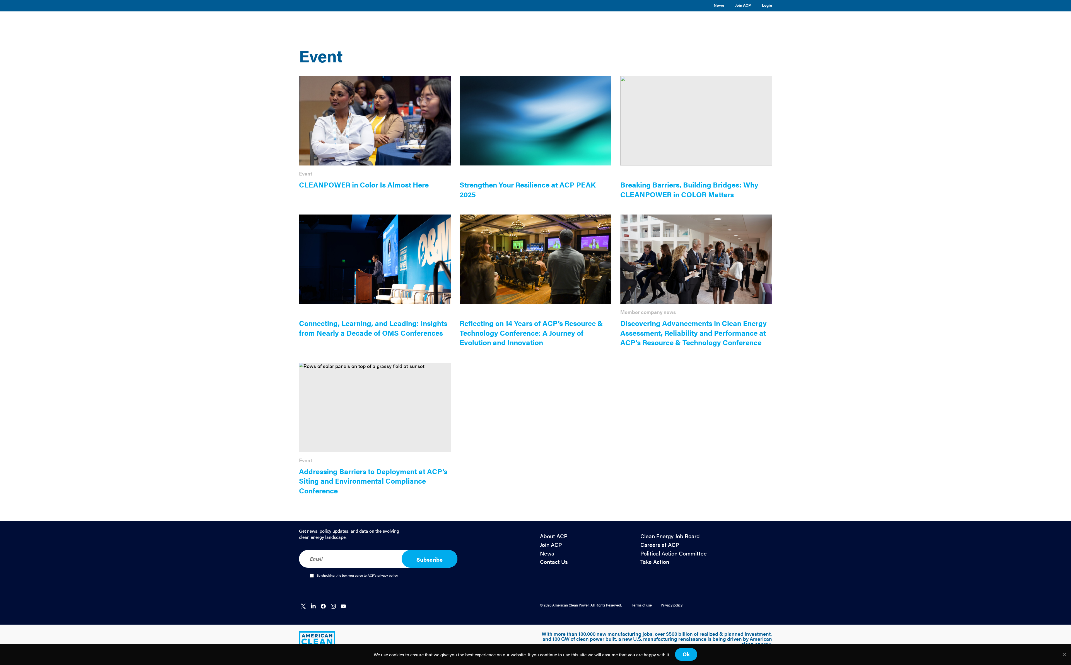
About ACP (554, 536)
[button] (525, 23)
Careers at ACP (659, 545)
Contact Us (554, 562)
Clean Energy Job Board (670, 536)
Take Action (654, 562)
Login (767, 5)
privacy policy (387, 575)
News (719, 5)
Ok (686, 654)
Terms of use (642, 605)
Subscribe (429, 559)
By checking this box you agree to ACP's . (357, 575)
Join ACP (743, 5)
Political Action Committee (673, 553)
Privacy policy (671, 605)
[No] (1064, 654)
